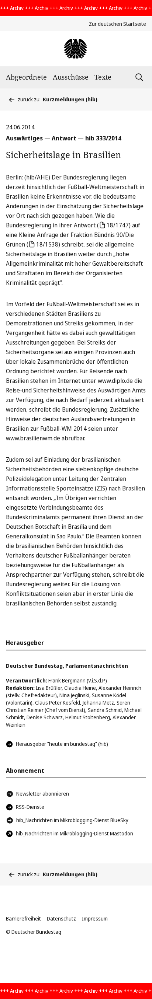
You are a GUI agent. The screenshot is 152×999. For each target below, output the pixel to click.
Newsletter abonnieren (42, 793)
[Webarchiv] (76, 49)
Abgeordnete (26, 77)
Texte (102, 77)
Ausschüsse (71, 77)
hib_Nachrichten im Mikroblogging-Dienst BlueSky (72, 820)
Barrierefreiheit (23, 918)
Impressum (95, 918)
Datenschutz (61, 918)
